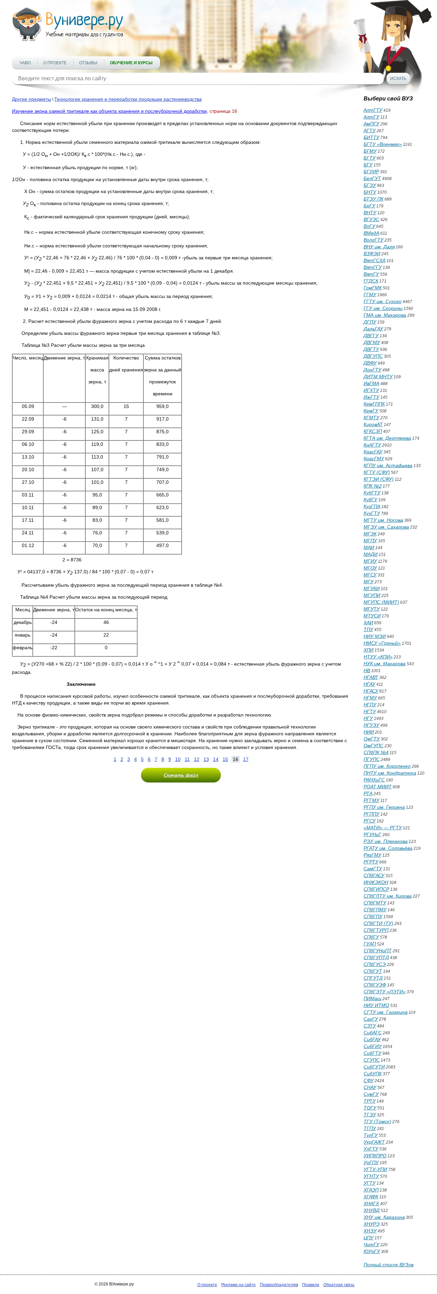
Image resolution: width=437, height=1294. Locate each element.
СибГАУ (372, 1039)
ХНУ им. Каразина (384, 1217)
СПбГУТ (373, 971)
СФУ (368, 1080)
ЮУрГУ (372, 1251)
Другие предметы (31, 99)
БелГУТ (372, 178)
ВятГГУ (373, 267)
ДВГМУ (372, 342)
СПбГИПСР (376, 889)
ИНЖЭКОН (376, 882)
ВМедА (371, 233)
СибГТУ (372, 1053)
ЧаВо (25, 62)
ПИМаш (372, 998)
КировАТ (373, 424)
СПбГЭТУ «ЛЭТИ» (385, 991)
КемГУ (371, 410)
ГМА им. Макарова (385, 315)
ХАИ (368, 622)
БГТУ (370, 158)
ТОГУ (370, 1108)
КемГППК (374, 404)
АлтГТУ (373, 110)
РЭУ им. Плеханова (386, 841)
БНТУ (370, 192)
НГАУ (369, 684)
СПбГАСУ (374, 875)
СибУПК (373, 1073)
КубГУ (370, 499)
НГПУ (370, 704)
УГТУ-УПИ (375, 1169)
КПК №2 (373, 486)
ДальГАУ (373, 328)
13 (206, 759)
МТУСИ (372, 615)
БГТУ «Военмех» (383, 144)
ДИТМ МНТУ (378, 376)
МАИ (369, 547)
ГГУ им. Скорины (383, 308)
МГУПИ (372, 595)
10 (178, 759)
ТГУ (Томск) (377, 1121)
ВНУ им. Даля (379, 246)
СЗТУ (370, 1026)
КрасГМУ (374, 458)
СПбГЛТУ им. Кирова (388, 896)
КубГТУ (372, 492)
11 (187, 759)
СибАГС (373, 1032)
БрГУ (369, 205)
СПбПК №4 (376, 752)
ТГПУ (370, 1128)
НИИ (369, 732)
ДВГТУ (371, 349)
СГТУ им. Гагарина (386, 1012)
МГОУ (370, 568)
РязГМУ (372, 855)
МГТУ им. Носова (383, 520)
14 (215, 759)
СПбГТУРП (376, 930)
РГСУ (370, 820)
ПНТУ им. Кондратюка (390, 773)
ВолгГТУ (373, 240)
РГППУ (371, 814)
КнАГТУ (372, 445)
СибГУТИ (374, 1067)
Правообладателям (279, 1284)
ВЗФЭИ (372, 253)
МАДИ (371, 554)
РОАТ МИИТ (378, 786)
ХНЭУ (370, 1231)
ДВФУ (370, 363)
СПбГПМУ (375, 909)
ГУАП (370, 943)
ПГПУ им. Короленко (387, 766)
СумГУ (371, 1094)
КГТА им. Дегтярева (387, 438)
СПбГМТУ (375, 902)
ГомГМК (373, 287)
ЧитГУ (371, 1244)
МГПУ (370, 540)
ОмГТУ (372, 738)
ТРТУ (370, 1101)
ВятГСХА (374, 260)
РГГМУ (371, 800)
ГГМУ (370, 294)
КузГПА (372, 506)
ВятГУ (371, 274)
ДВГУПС (373, 356)
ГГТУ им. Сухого (382, 301)
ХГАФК (371, 1196)
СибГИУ (373, 1046)
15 (225, 759)
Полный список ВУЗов (388, 1264)
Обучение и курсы (131, 62)
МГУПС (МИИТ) (381, 602)
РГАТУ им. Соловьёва (388, 848)
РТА (368, 793)
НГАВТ (371, 677)
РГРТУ (371, 861)
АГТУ (370, 130)
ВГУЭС (371, 219)
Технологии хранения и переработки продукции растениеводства (128, 99)
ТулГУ (371, 1135)
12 (196, 759)
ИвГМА (371, 383)
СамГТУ (373, 868)
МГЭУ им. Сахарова (386, 527)
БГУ (368, 164)
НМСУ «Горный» (382, 643)
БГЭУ (370, 185)
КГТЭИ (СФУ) (379, 479)
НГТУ (370, 711)
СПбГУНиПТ (378, 950)
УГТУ (370, 1183)
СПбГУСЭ (375, 964)
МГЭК (370, 533)
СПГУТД (373, 978)
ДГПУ (370, 322)
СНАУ (370, 1087)
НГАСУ (371, 691)
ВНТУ (370, 212)
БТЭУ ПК (373, 199)
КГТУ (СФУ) (377, 472)
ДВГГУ (371, 335)
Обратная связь (338, 1284)
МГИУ (370, 561)
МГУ (368, 581)
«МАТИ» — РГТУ (383, 827)
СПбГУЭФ (375, 984)
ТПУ (368, 629)
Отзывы (88, 62)
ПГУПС (372, 759)
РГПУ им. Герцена (384, 807)
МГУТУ (372, 609)
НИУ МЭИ (375, 636)
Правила (310, 1284)
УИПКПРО (375, 1155)
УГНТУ (371, 1176)
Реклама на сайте (238, 1284)
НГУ (368, 718)
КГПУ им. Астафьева (388, 465)
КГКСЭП (373, 431)
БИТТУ (371, 137)
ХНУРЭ (372, 1224)
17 (246, 759)
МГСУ (370, 574)
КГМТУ (371, 417)
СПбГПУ (373, 916)
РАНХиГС (374, 779)
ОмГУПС (373, 745)
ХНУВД (372, 1210)
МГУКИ (372, 588)
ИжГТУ (371, 397)
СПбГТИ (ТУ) (378, 923)
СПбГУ (371, 937)
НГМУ (370, 697)
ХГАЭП (371, 1190)
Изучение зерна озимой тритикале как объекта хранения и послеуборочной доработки (109, 111)
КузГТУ (372, 513)
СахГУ (371, 1019)
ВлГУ (369, 226)
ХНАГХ (371, 1203)
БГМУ (370, 151)
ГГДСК (371, 281)
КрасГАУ (373, 451)
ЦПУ (368, 1237)
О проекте (55, 62)
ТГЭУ (370, 1114)
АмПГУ (371, 123)
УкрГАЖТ (374, 1142)
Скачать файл (181, 775)
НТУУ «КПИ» (378, 656)
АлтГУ (371, 117)
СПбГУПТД (376, 957)
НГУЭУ (371, 725)
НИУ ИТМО (376, 1005)
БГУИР (371, 171)
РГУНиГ (372, 834)
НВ (367, 670)
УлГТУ (371, 1149)
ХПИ (368, 650)
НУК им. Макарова (385, 663)
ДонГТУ (372, 369)
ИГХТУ (371, 390)
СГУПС (372, 1060)
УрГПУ (371, 1162)
